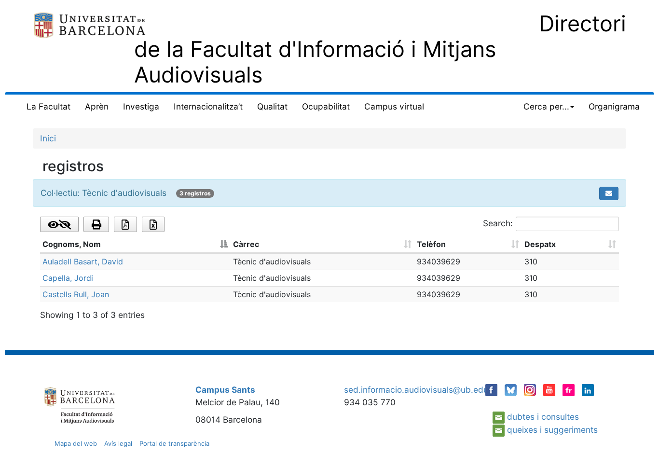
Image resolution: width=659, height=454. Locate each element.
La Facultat (48, 106)
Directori (582, 23)
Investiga (141, 106)
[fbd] (90, 24)
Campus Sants (225, 390)
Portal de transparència (174, 443)
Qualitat (272, 106)
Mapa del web (76, 443)
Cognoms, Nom (71, 244)
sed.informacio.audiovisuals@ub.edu (416, 390)
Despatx (540, 244)
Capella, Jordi (67, 278)
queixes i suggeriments (552, 430)
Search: (498, 223)
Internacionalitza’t (208, 106)
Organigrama (614, 106)
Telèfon (431, 244)
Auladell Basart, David (82, 261)
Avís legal (118, 443)
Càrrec (246, 244)
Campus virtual (394, 106)
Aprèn (97, 106)
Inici (48, 138)
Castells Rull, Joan (75, 294)
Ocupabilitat (326, 106)
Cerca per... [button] (546, 106)
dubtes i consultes (543, 417)
